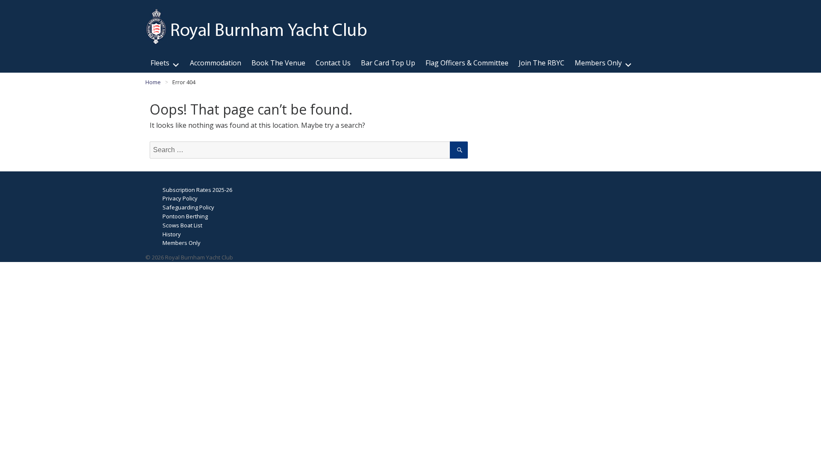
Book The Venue (278, 63)
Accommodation (215, 63)
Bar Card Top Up (388, 63)
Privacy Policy (180, 198)
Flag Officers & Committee (466, 63)
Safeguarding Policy (188, 207)
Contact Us (333, 63)
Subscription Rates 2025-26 (197, 190)
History (171, 234)
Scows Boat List (182, 225)
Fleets (160, 63)
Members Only (598, 63)
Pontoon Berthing (185, 216)
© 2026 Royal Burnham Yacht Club (189, 257)
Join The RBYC (541, 63)
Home (153, 82)
